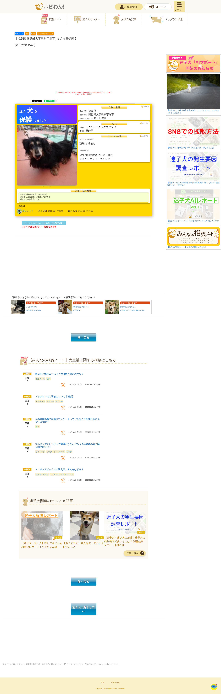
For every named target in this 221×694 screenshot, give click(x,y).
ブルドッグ (40, 451)
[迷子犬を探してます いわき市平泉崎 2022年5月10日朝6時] (34, 313)
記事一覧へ (132, 553)
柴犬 (48, 378)
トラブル (50, 401)
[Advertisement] (193, 43)
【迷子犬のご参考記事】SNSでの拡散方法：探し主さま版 (190, 147)
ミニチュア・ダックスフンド (61, 474)
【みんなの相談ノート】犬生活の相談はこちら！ (187, 247)
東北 (27, 33)
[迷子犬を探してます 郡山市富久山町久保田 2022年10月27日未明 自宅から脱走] (128, 313)
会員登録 (132, 6)
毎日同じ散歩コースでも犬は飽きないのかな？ (59, 373)
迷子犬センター (91, 19)
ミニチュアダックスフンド (45, 33)
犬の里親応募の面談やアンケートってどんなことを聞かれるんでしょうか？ (67, 420)
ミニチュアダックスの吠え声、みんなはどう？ (59, 469)
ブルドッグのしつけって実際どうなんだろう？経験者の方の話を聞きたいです (67, 445)
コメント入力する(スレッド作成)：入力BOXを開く (43, 223)
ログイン (161, 6)
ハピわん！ (49, 6)
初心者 (69, 451)
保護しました (19, 33)
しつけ (49, 451)
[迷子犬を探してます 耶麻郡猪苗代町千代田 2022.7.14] (81, 313)
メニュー (179, 10)
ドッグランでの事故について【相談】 (54, 396)
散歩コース (40, 378)
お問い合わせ (115, 682)
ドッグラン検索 (174, 19)
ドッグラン (40, 401)
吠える (45, 474)
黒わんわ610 (27, 210)
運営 (102, 682)
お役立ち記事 (128, 19)
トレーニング (59, 451)
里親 (37, 426)
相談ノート (55, 19)
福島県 (33, 33)
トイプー (59, 401)
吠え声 (38, 474)
